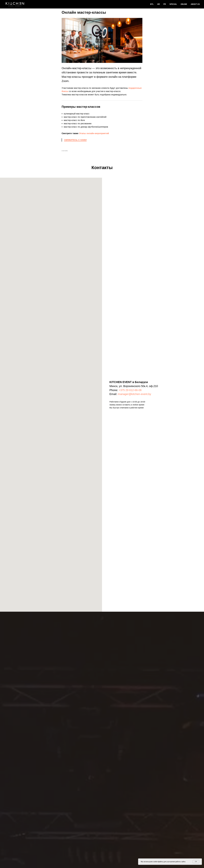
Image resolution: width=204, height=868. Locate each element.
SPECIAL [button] (173, 4)
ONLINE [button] (184, 4)
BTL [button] (152, 4)
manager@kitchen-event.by (134, 394)
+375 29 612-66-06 (130, 390)
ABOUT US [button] (195, 4)
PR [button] (164, 4)
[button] (75, 140)
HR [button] (158, 4)
